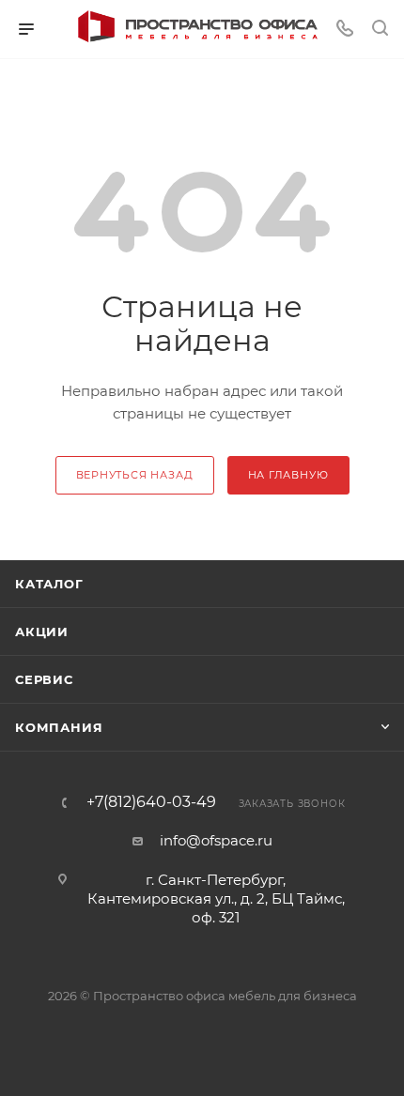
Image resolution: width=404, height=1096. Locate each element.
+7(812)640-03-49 (151, 802)
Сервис (44, 679)
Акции (42, 631)
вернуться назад (135, 474)
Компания (58, 727)
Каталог (49, 583)
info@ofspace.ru (216, 840)
